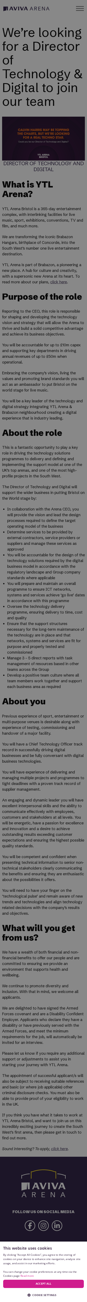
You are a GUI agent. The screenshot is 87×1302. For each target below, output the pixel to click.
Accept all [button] (44, 1283)
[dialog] (43, 1272)
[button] (43, 1294)
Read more (27, 1276)
